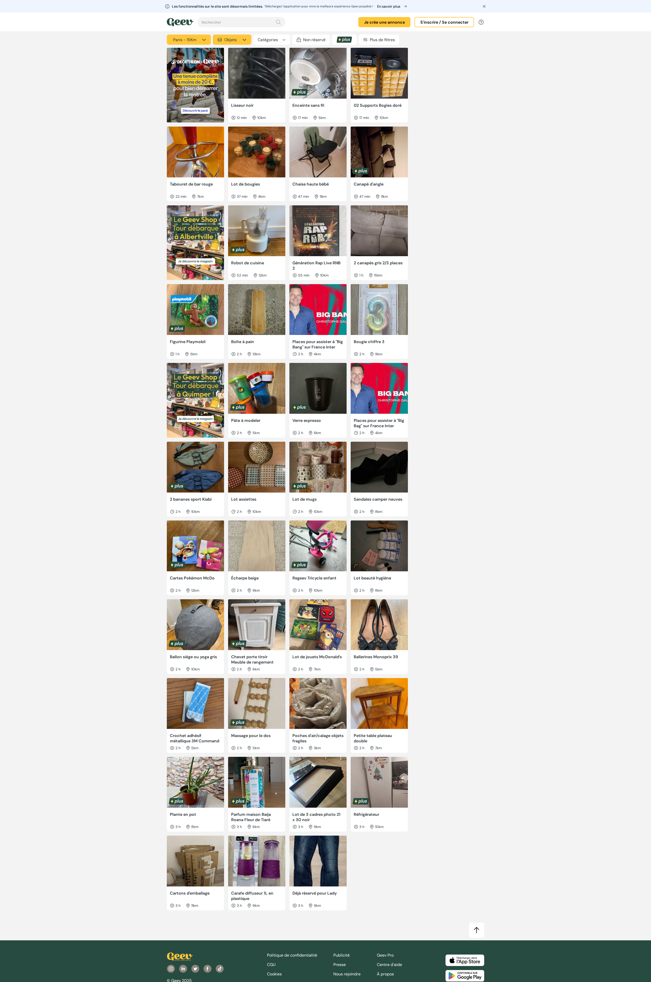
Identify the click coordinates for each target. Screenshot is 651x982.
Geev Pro (385, 955)
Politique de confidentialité (292, 955)
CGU (271, 964)
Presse (339, 964)
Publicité (341, 955)
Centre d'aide (389, 964)
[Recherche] (278, 22)
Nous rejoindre (347, 974)
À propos (385, 974)
